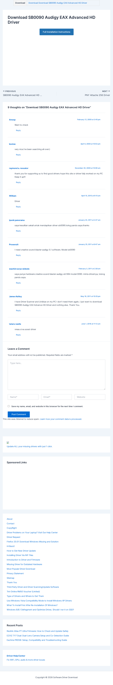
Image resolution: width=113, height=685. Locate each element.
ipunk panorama (17, 220)
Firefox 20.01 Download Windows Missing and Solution (33, 541)
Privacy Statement (15, 573)
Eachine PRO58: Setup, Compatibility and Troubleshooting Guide (37, 640)
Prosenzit (13, 244)
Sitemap (10, 578)
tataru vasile (15, 324)
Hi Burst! (11, 546)
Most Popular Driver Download (21, 569)
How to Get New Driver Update (21, 551)
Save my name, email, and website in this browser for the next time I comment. (47, 406)
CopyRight (12, 528)
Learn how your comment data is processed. (61, 419)
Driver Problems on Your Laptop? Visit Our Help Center (32, 532)
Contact (10, 523)
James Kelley (15, 296)
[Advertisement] (56, 58)
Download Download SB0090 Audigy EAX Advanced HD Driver (58, 3)
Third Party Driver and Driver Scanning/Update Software (33, 587)
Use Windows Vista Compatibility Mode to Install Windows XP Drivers (39, 600)
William (12, 196)
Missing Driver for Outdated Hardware (24, 564)
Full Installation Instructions (56, 32)
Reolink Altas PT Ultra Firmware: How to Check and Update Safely (37, 631)
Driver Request (13, 537)
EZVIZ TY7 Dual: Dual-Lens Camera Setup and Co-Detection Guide (38, 635)
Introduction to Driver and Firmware (23, 560)
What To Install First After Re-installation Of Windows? (32, 605)
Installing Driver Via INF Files (20, 555)
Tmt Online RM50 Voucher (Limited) (23, 591)
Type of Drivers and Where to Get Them (25, 596)
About (9, 519)
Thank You (12, 582)
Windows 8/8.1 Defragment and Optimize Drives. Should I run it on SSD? (40, 609)
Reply (18, 130)
